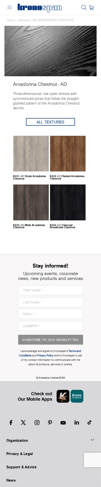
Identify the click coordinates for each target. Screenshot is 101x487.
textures (24, 20)
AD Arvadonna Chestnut (53, 20)
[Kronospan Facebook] (11, 422)
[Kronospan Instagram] (37, 422)
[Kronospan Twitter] (23, 422)
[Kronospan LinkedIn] (77, 422)
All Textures (50, 122)
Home (11, 20)
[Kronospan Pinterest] (50, 422)
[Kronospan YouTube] (63, 422)
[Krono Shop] (91, 7)
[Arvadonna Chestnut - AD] (50, 50)
